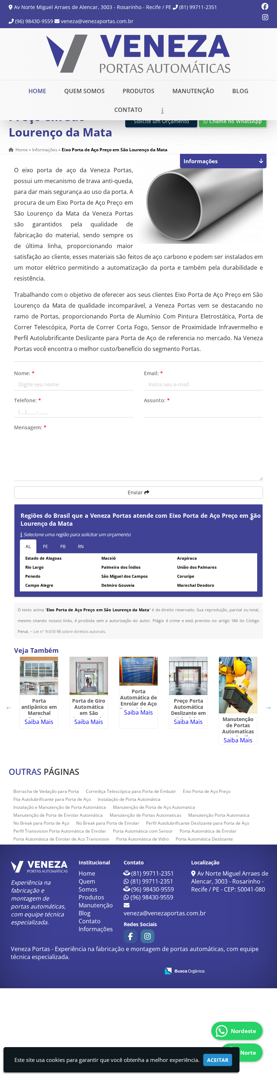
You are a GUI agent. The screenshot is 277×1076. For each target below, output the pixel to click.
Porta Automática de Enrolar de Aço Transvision (61, 839)
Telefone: (27, 400)
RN (81, 546)
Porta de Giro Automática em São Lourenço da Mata (88, 713)
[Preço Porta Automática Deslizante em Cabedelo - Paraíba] (188, 676)
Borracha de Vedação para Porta (46, 791)
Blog (240, 91)
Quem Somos (84, 91)
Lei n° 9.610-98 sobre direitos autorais (69, 631)
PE (45, 546)
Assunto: (157, 400)
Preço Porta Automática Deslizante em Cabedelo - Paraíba (188, 713)
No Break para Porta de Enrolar (107, 823)
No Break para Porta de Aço (41, 823)
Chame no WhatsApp (235, 121)
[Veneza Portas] (39, 867)
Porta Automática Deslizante (204, 839)
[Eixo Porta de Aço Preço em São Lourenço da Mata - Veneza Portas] (138, 54)
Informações (96, 929)
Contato (128, 110)
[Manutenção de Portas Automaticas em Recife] (238, 685)
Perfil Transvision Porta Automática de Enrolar (59, 831)
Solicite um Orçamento (161, 121)
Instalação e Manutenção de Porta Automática (59, 807)
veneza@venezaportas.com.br (97, 21)
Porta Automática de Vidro (142, 839)
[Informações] (161, 109)
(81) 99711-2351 (198, 7)
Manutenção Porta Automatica (219, 815)
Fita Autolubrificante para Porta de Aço (52, 799)
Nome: (24, 373)
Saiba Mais (39, 722)
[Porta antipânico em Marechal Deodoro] (39, 676)
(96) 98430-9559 (34, 21)
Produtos (138, 91)
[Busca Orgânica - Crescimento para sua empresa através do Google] (184, 970)
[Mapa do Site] (83, 970)
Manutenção (193, 91)
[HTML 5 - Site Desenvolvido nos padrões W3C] (102, 970)
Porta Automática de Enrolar (208, 831)
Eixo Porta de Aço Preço (206, 791)
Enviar (136, 492)
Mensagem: (30, 427)
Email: (153, 373)
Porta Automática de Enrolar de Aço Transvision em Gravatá (139, 703)
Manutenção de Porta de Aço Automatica (154, 807)
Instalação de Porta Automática (129, 799)
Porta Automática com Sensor (143, 831)
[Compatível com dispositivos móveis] (151, 970)
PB (63, 546)
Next (268, 706)
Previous (8, 706)
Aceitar (217, 1060)
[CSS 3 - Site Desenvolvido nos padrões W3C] (126, 970)
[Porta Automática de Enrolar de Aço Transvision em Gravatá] (138, 671)
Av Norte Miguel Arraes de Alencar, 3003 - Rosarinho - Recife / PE (92, 7)
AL (28, 546)
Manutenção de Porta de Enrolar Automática (58, 815)
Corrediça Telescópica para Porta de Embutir (131, 791)
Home (37, 91)
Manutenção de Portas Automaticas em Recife (238, 728)
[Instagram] (265, 17)
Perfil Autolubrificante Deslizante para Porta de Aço (197, 823)
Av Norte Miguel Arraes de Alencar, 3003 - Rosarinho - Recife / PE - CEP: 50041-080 (229, 881)
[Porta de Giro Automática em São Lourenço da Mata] (89, 676)
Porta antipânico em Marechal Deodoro (39, 710)
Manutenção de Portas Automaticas (145, 815)
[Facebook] (264, 7)
